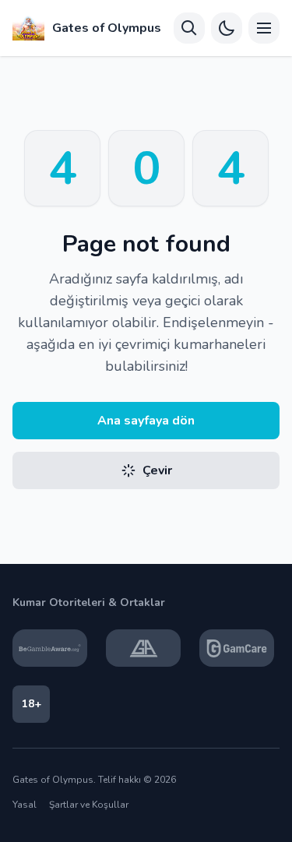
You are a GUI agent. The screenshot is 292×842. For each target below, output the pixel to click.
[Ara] (189, 28)
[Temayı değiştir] (226, 28)
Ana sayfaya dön (146, 420)
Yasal (24, 804)
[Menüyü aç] (264, 28)
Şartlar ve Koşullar (88, 804)
